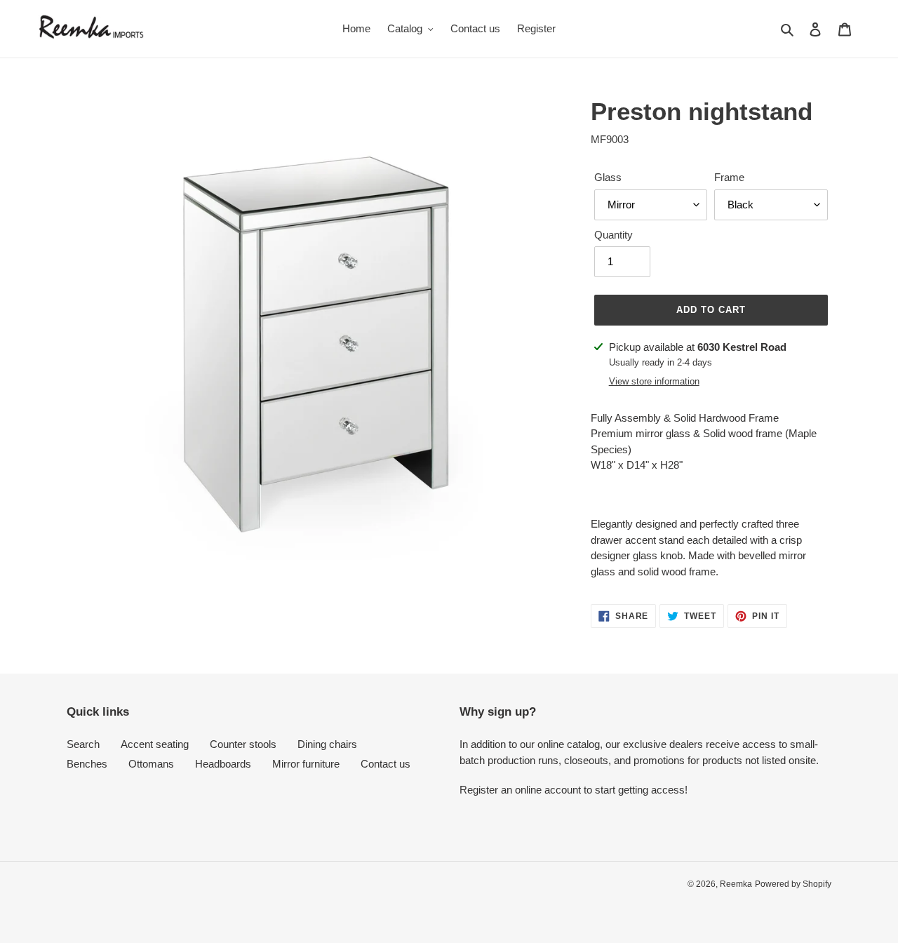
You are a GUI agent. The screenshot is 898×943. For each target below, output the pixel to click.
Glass (608, 177)
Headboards (223, 764)
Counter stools (243, 744)
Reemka (736, 884)
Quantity (613, 235)
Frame (729, 177)
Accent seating (155, 744)
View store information (654, 381)
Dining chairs (327, 744)
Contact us (385, 764)
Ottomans (151, 764)
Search (83, 744)
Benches (87, 764)
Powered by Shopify (793, 884)
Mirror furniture (306, 764)
